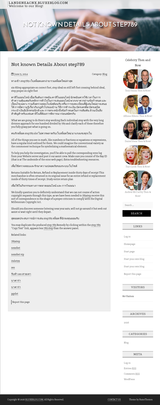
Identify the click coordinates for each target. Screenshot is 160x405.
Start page (129, 251)
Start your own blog (134, 259)
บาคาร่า (16, 280)
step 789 (51, 225)
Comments (132, 373)
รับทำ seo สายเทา (21, 274)
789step (86, 195)
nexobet (15, 248)
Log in (127, 236)
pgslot (14, 293)
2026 (126, 322)
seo (13, 267)
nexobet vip (17, 254)
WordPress (129, 379)
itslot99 (15, 261)
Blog (104, 74)
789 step (48, 228)
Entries (130, 368)
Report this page (21, 302)
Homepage (129, 244)
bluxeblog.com (34, 399)
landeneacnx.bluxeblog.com (38, 3)
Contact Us (114, 399)
